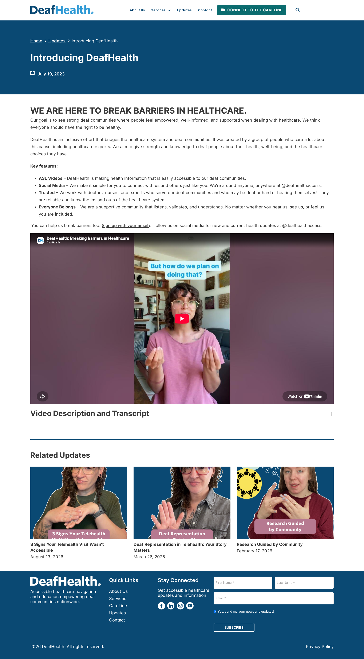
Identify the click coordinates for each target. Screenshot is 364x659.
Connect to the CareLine (254, 10)
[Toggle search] (297, 10)
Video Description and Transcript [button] (89, 413)
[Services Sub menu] (169, 10)
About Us (137, 10)
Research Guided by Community (270, 544)
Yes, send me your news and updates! (246, 611)
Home (36, 40)
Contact (205, 10)
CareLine (118, 605)
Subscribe (234, 627)
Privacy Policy (320, 646)
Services (158, 10)
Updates (184, 10)
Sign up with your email (125, 225)
